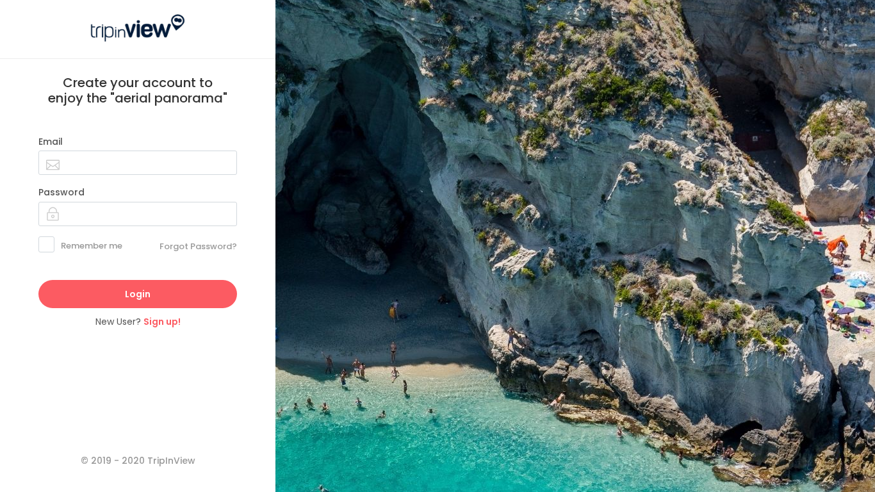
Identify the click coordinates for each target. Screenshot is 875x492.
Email (50, 141)
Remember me (91, 246)
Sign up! (162, 321)
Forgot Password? (198, 246)
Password (61, 192)
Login (138, 294)
